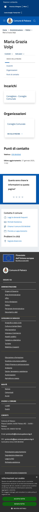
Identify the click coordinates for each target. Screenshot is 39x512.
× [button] (36, 477)
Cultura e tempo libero (13, 326)
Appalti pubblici (10, 336)
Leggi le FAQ (9, 458)
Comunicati (9, 392)
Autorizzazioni (10, 374)
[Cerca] (34, 21)
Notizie (7, 389)
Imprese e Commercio (13, 333)
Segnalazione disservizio (14, 455)
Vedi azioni (18, 54)
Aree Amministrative (12, 294)
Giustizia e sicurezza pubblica (15, 361)
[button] (19, 508)
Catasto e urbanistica (13, 340)
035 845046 (16, 154)
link (9, 494)
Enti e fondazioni (11, 301)
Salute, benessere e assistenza (16, 371)
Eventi (7, 409)
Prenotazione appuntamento (15, 451)
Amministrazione (16, 30)
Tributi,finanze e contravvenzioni (17, 364)
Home (5, 30)
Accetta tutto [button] (19, 499)
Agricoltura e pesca (12, 378)
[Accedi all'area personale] (5, 7)
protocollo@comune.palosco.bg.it (19, 434)
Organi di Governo (11, 291)
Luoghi (7, 405)
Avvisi (7, 396)
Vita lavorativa (10, 329)
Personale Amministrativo (14, 308)
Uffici (7, 298)
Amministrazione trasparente (16, 472)
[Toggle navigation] (4, 20)
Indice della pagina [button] (13, 59)
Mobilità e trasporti (12, 347)
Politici (27, 30)
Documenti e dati (11, 312)
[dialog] (19, 493)
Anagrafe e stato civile (13, 322)
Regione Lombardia (10, 2)
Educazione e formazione (14, 357)
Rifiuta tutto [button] (19, 504)
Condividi (8, 54)
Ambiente (8, 368)
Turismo (8, 343)
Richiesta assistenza (12, 462)
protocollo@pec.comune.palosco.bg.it (19, 439)
